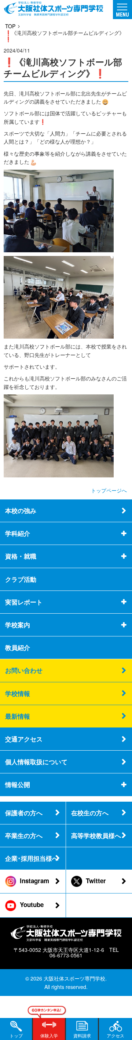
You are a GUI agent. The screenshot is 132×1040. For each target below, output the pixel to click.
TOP (10, 26)
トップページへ (109, 490)
